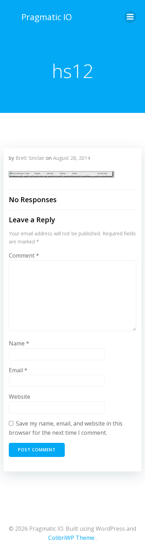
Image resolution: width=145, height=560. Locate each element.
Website (19, 397)
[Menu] (130, 17)
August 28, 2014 (71, 158)
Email (18, 370)
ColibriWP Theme (71, 538)
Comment (24, 255)
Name (19, 343)
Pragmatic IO (46, 17)
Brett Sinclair (29, 158)
